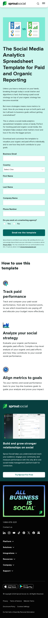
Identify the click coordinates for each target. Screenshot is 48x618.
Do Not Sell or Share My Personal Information (18, 612)
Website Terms (29, 601)
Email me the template (24, 233)
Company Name (10, 198)
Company (7, 565)
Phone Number (10, 209)
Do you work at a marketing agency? (20, 220)
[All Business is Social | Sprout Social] (24, 501)
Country (6, 165)
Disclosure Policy (9, 606)
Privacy (5, 601)
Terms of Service (16, 601)
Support (7, 571)
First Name (8, 176)
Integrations (8, 553)
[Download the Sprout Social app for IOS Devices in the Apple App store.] (10, 586)
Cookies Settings (23, 606)
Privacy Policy (7, 244)
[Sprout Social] (14, 3)
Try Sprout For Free (24, 475)
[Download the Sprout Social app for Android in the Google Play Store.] (26, 586)
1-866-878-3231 (10, 522)
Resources (8, 559)
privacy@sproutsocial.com (28, 247)
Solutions (7, 547)
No (18, 224)
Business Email (10, 154)
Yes (9, 224)
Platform (7, 541)
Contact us (7, 527)
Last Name (8, 187)
